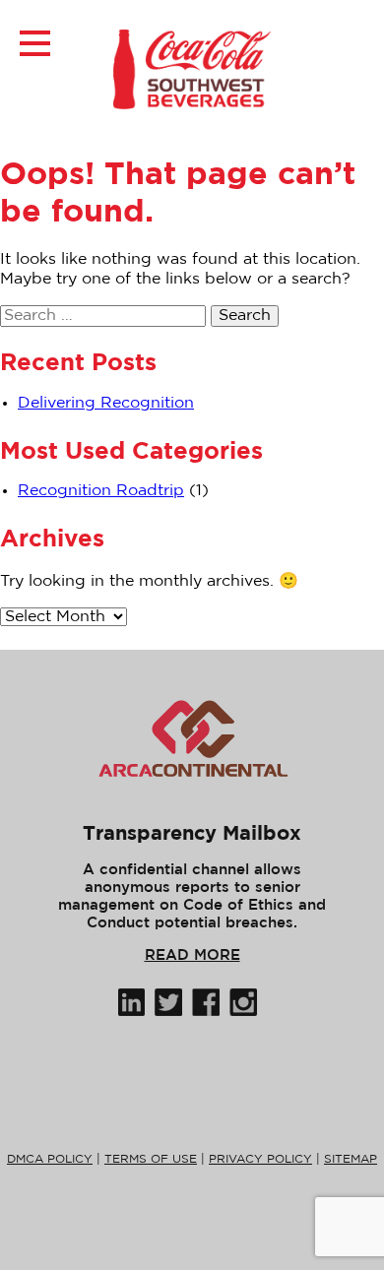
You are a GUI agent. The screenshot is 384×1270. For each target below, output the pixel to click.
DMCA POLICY (50, 1159)
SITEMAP (350, 1159)
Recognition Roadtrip (101, 490)
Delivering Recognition (106, 403)
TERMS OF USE (150, 1159)
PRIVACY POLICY (260, 1159)
